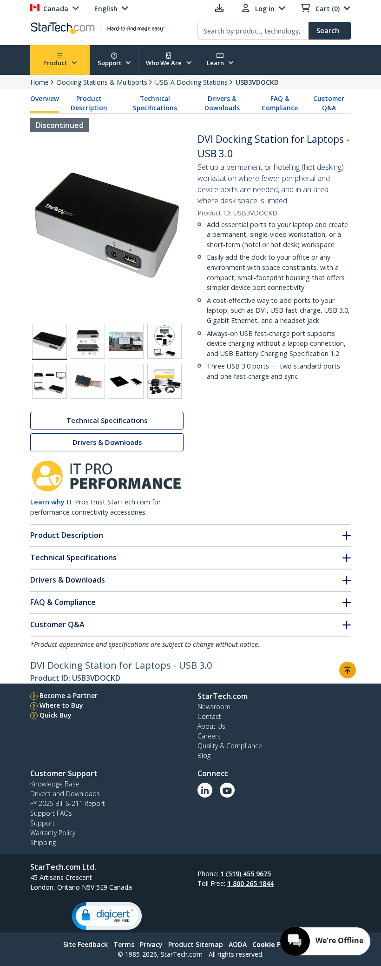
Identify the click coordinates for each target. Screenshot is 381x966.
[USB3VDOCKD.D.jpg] (164, 341)
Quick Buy (55, 715)
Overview (44, 98)
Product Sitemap (195, 944)
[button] (107, 915)
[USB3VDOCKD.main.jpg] (49, 342)
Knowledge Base (54, 783)
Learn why (47, 501)
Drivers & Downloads (222, 103)
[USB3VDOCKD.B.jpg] (88, 341)
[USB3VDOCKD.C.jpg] (126, 341)
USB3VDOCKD (257, 82)
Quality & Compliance (229, 745)
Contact (209, 716)
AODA (238, 944)
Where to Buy (61, 705)
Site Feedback (85, 944)
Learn (216, 63)
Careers (209, 735)
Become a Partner (68, 695)
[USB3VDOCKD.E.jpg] (49, 381)
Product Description (89, 103)
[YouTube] (227, 790)
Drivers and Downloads (65, 793)
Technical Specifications (155, 103)
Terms (123, 944)
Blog (203, 755)
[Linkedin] (204, 790)
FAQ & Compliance (280, 103)
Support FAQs (51, 813)
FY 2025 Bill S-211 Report (67, 803)
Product (55, 63)
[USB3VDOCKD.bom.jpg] (164, 381)
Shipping (43, 842)
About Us (211, 726)
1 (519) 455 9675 (245, 873)
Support (110, 63)
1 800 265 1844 (250, 883)
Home (39, 82)
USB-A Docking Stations (191, 82)
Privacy (151, 944)
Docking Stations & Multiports (102, 82)
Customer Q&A (328, 103)
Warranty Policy (52, 832)
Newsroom (213, 706)
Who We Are (164, 63)
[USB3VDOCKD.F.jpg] (88, 381)
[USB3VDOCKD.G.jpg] (126, 381)
